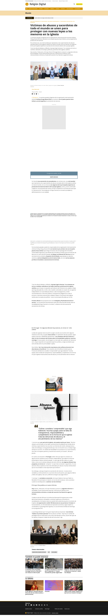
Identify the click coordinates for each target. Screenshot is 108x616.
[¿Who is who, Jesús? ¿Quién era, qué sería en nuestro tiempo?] (73, 585)
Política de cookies (59, 608)
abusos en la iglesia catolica (39, 552)
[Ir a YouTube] (37, 605)
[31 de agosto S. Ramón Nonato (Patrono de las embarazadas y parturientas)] (34, 585)
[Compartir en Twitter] (34, 94)
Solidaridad (77, 8)
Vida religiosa (70, 8)
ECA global (54, 552)
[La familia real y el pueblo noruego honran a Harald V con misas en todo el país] (34, 563)
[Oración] (54, 585)
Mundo (57, 8)
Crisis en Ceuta (55, 0)
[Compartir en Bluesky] (36, 94)
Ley (49, 552)
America (52, 8)
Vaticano (46, 8)
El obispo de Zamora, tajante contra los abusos (42, 0)
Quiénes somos (28, 608)
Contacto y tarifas (39, 608)
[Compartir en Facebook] (32, 94)
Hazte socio (67, 608)
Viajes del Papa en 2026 (63, 0)
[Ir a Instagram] (31, 605)
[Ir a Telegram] (45, 605)
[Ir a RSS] (47, 605)
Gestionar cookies (55, 613)
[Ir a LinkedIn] (34, 605)
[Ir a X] (29, 605)
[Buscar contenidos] (74, 4)
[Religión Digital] (35, 4)
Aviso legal (47, 608)
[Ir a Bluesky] (39, 605)
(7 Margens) (35, 97)
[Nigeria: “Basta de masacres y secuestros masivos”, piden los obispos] (73, 563)
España (40, 8)
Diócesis (63, 8)
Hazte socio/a (79, 4)
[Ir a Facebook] (26, 605)
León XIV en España (33, 8)
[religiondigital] (29, 613)
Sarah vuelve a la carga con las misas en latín (44, 17)
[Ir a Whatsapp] (42, 605)
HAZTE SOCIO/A (54, 177)
